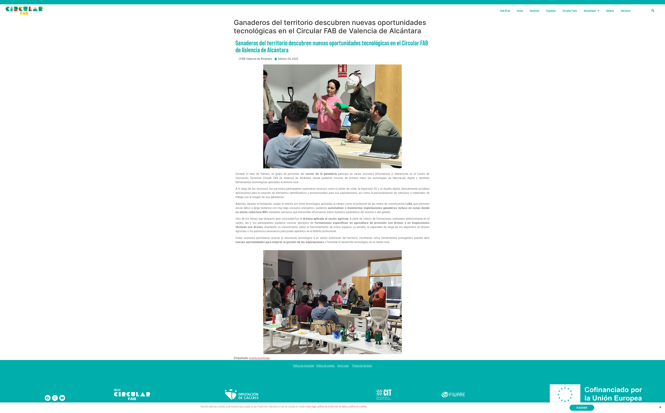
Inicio (520, 10)
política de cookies (358, 406)
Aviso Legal (343, 365)
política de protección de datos (332, 406)
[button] (582, 408)
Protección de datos (362, 365)
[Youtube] (62, 398)
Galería (610, 10)
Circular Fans (570, 10)
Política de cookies (325, 365)
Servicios (534, 10)
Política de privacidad (303, 365)
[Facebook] (48, 398)
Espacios (551, 10)
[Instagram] (55, 398)
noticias (264, 358)
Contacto (626, 10)
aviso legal (311, 406)
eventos (254, 358)
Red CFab (505, 10)
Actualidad (590, 10)
